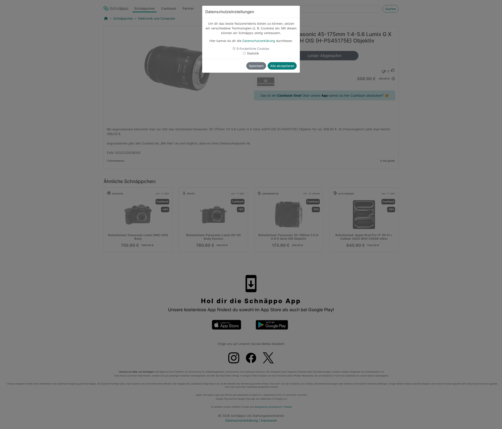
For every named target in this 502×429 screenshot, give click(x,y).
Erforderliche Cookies (253, 49)
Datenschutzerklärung (258, 41)
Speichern (256, 66)
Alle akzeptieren (282, 66)
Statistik (253, 53)
